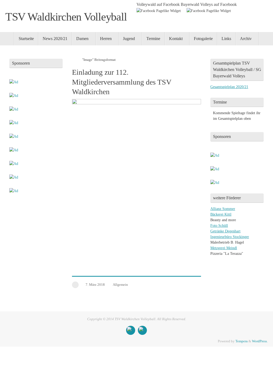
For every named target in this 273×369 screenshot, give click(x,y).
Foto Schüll (219, 226)
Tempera (241, 341)
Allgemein (120, 285)
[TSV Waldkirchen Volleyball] (130, 330)
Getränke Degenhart (225, 231)
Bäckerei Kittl (220, 214)
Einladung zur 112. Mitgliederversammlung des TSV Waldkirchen (121, 82)
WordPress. (260, 341)
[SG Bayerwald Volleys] (142, 330)
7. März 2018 (95, 285)
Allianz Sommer (222, 209)
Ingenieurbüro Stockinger (229, 237)
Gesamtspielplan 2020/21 (229, 87)
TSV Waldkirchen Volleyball (66, 17)
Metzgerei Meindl (223, 248)
